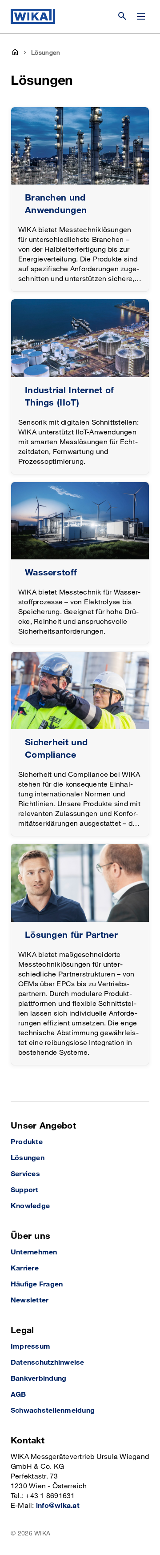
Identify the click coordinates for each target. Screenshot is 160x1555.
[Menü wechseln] (140, 16)
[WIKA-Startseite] (33, 16)
